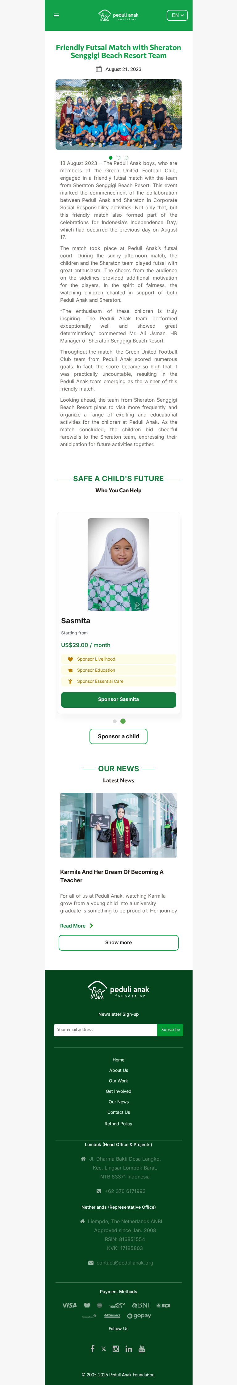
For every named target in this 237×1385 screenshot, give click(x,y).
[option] (119, 615)
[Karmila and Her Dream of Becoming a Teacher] (118, 825)
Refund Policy (118, 1123)
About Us (118, 1070)
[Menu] (56, 15)
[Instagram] (116, 1348)
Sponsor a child (118, 736)
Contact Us (118, 1112)
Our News (119, 1101)
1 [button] (116, 722)
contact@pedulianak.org (125, 1263)
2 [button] (124, 722)
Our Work (118, 1080)
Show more (118, 942)
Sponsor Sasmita (118, 699)
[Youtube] (142, 1348)
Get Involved (118, 1091)
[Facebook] (92, 1348)
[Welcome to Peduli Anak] (118, 995)
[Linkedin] (129, 1348)
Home (118, 1059)
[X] (103, 1348)
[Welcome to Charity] (118, 15)
